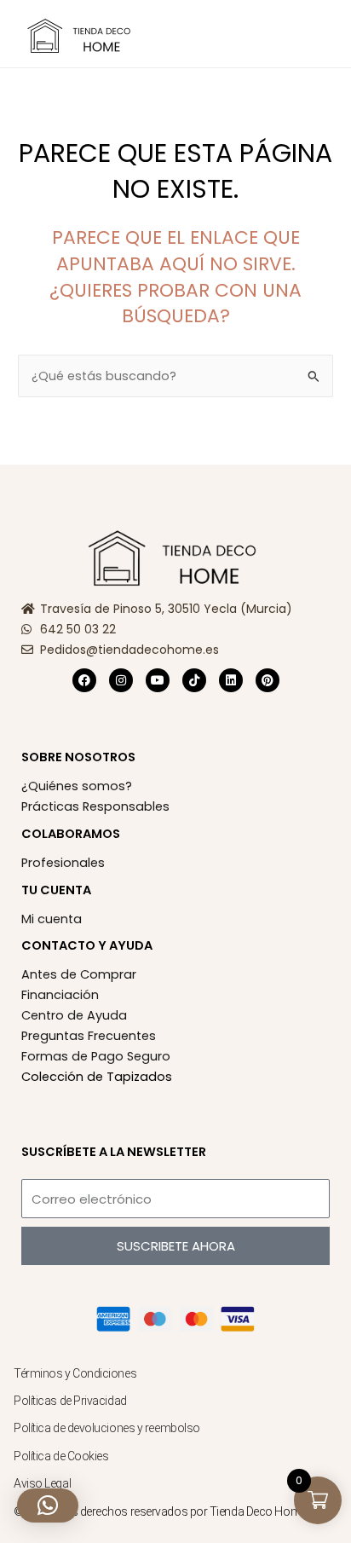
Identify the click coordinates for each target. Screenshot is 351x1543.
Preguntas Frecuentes (88, 1035)
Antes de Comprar (78, 974)
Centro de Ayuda (74, 1015)
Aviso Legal (42, 1483)
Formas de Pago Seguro (95, 1056)
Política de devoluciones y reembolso (108, 1428)
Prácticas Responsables (95, 806)
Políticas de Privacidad (70, 1400)
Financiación (60, 994)
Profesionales (63, 862)
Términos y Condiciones (75, 1373)
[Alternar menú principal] (317, 33)
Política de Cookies (61, 1456)
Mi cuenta (51, 919)
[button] (182, 34)
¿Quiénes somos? (76, 786)
